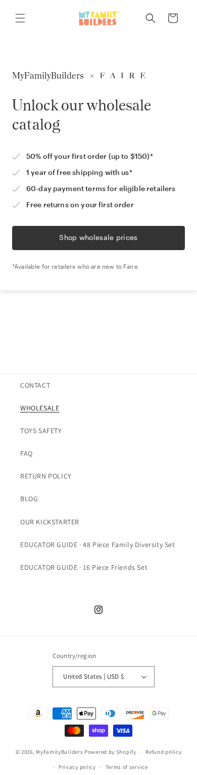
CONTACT (35, 385)
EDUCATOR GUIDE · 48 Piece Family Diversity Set (97, 544)
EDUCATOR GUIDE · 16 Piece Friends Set (83, 567)
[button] (20, 18)
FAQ (26, 453)
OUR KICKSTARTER (49, 521)
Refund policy (163, 751)
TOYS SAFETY (41, 430)
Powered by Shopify (110, 751)
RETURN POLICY (46, 476)
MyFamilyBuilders (59, 751)
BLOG (29, 498)
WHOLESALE (39, 407)
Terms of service (127, 766)
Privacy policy (77, 766)
